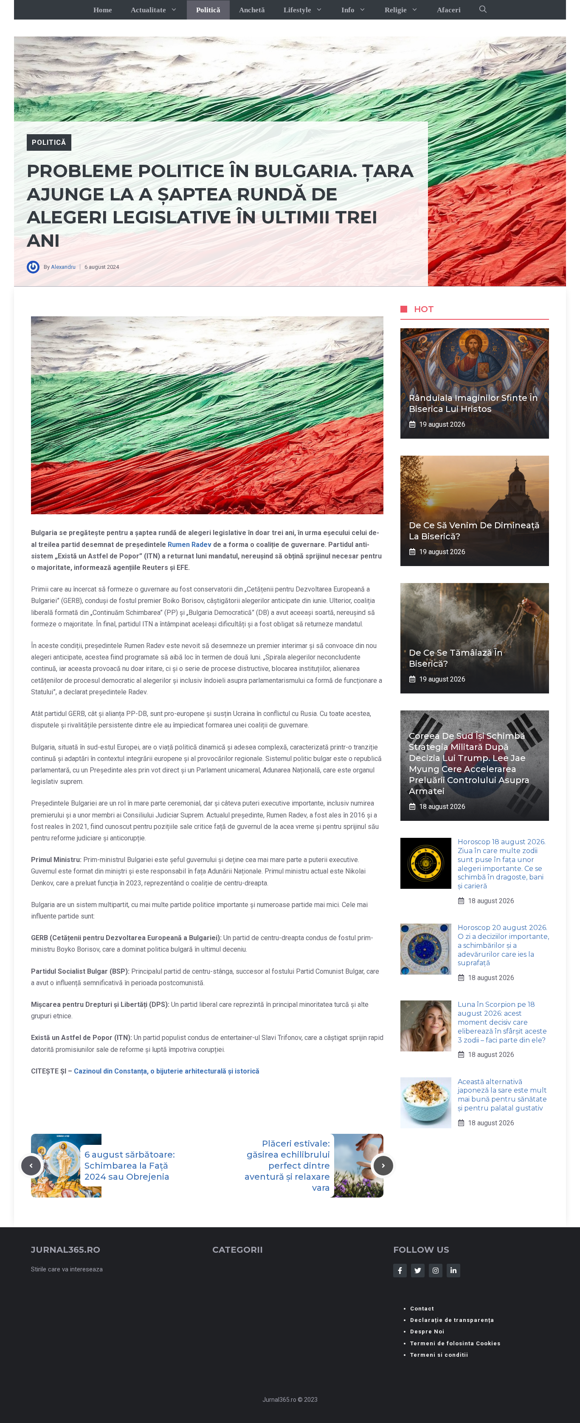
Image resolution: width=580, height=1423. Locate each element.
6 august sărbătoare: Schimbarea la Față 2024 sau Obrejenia (129, 1166)
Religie (396, 10)
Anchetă (252, 10)
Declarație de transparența (452, 1320)
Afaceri (449, 10)
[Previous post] (31, 1165)
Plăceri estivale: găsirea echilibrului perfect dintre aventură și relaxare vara (287, 1165)
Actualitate (148, 10)
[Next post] (383, 1165)
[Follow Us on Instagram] (435, 1270)
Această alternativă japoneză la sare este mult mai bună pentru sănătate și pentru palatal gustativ (502, 1094)
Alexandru (63, 267)
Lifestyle (297, 10)
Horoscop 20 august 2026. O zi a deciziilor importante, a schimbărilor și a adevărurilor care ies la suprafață (503, 945)
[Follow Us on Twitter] (418, 1270)
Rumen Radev (190, 545)
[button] (483, 10)
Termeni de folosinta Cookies (455, 1343)
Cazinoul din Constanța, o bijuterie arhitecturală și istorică (166, 1071)
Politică (208, 10)
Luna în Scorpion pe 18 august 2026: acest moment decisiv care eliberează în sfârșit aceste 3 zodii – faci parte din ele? (502, 1022)
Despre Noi (427, 1331)
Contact (422, 1308)
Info (348, 10)
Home (102, 10)
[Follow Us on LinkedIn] (453, 1270)
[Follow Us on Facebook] (400, 1270)
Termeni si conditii (439, 1355)
